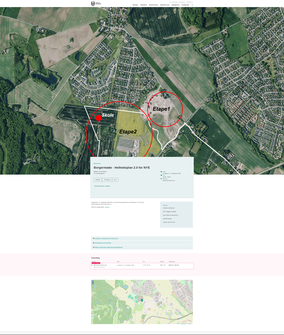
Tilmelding (107, 179)
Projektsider (185, 5)
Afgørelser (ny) (164, 5)
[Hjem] (96, 3)
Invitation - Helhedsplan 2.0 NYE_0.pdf (106, 238)
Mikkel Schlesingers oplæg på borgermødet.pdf (108, 247)
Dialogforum (175, 5)
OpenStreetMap (183, 323)
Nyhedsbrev (190, 2)
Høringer (135, 5)
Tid (144, 261)
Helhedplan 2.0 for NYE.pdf (103, 242)
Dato (118, 261)
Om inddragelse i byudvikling (177, 2)
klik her (107, 207)
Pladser (162, 261)
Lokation (93, 261)
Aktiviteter (143, 5)
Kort (115, 179)
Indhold (98, 179)
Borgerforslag (153, 5)
